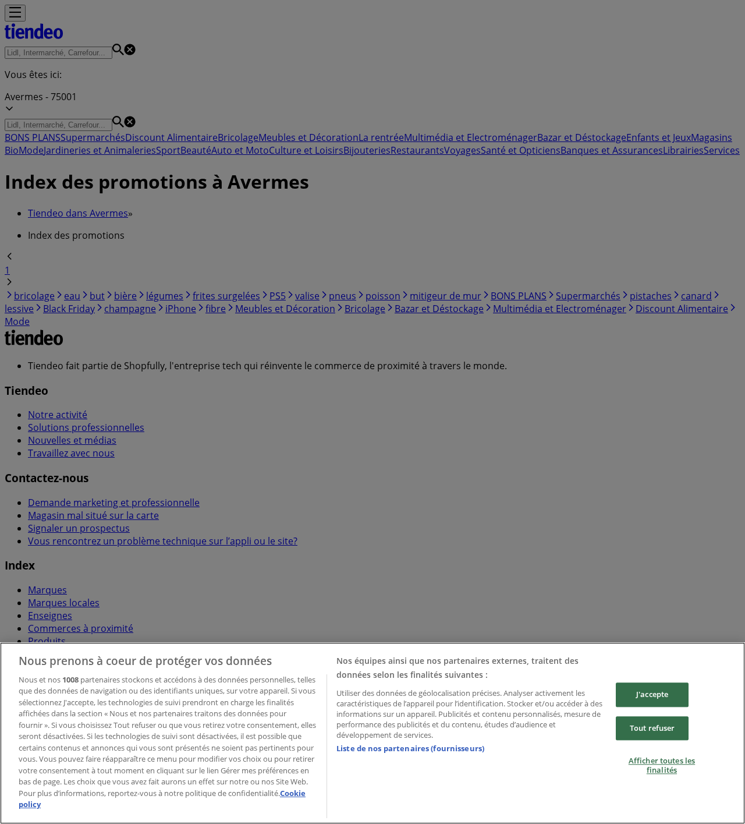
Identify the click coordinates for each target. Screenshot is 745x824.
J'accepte (652, 694)
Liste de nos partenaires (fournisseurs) (410, 748)
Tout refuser (652, 728)
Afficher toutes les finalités (662, 765)
